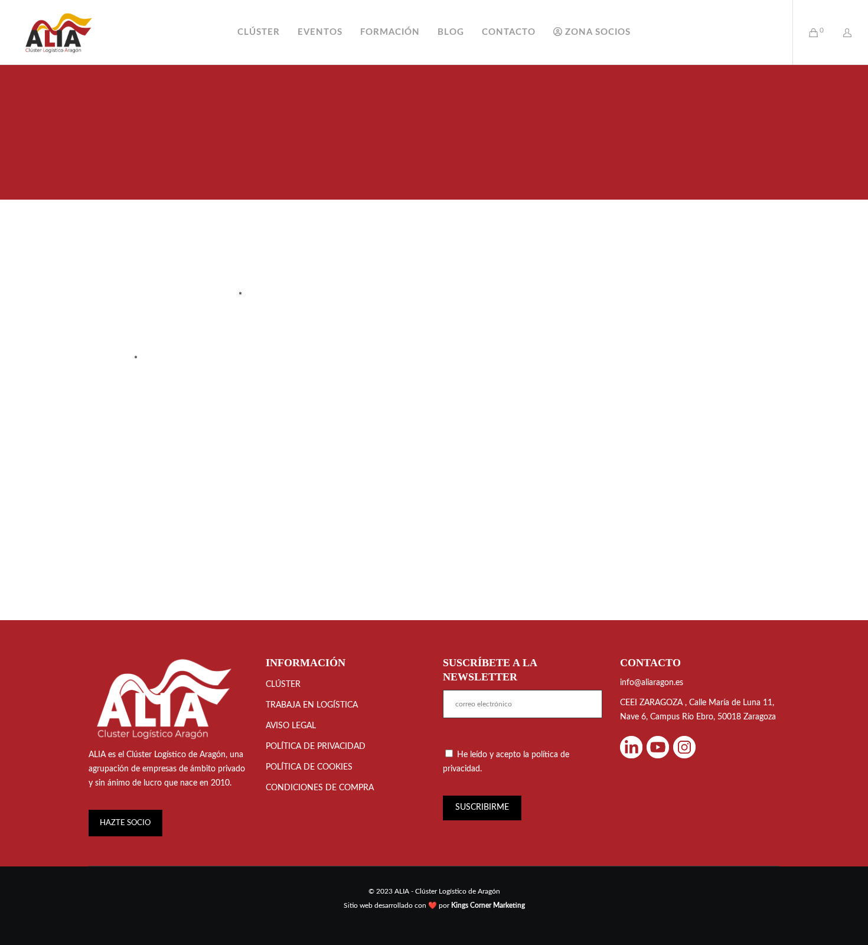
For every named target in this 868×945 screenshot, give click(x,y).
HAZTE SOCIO (125, 823)
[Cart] (806, 32)
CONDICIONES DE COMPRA (320, 788)
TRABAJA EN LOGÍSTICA (312, 705)
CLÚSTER (283, 684)
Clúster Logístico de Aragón (176, 755)
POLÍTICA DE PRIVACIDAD (316, 746)
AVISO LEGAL (291, 726)
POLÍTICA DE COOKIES (309, 767)
